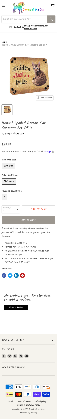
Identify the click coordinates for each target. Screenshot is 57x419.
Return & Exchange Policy (28, 405)
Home (4, 42)
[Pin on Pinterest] (22, 275)
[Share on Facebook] (4, 275)
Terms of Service (24, 401)
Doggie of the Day (14, 134)
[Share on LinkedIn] (16, 275)
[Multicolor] (9, 185)
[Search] (51, 19)
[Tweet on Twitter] (10, 275)
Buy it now (29, 220)
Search (10, 401)
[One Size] (9, 170)
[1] (5, 201)
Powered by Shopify (28, 412)
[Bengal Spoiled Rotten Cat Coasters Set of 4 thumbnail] (7, 110)
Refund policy (40, 401)
